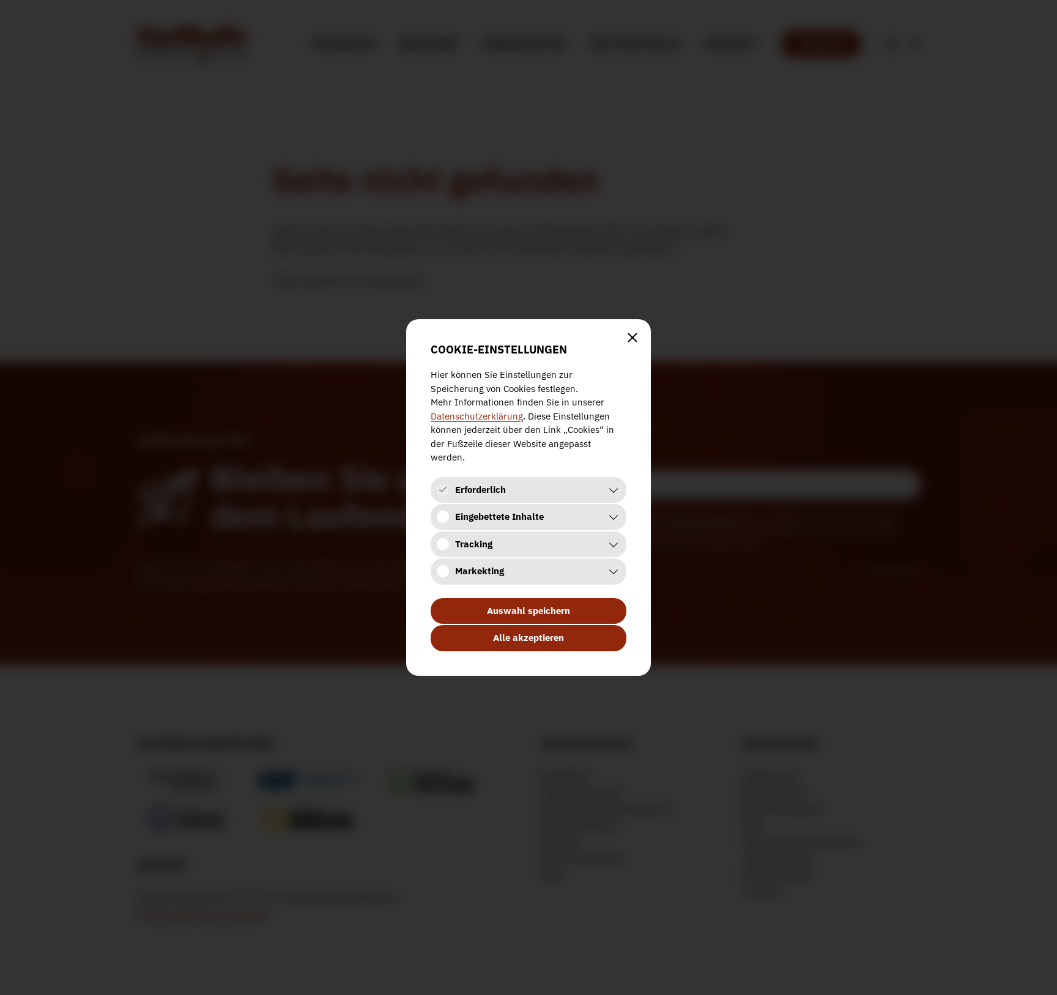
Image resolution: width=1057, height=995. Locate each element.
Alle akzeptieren (528, 637)
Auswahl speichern (528, 610)
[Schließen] (632, 337)
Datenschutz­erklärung (477, 416)
